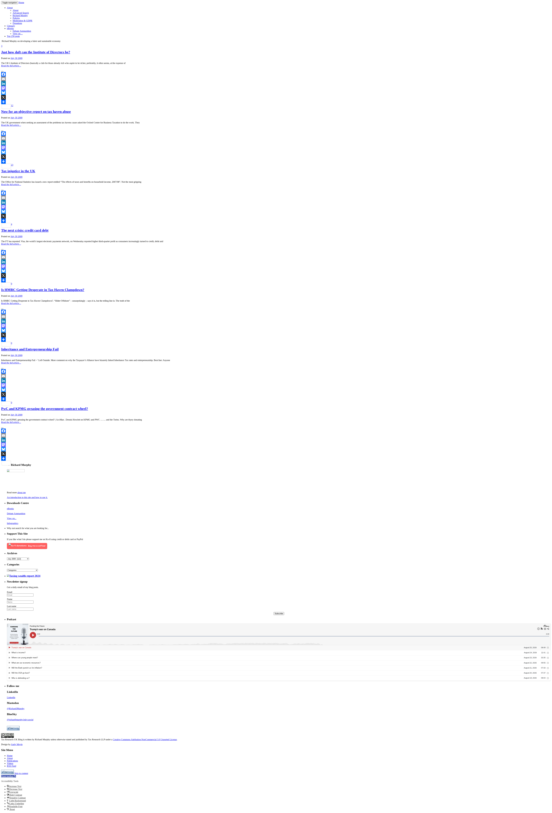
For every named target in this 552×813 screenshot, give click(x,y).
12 (12, 105)
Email (9, 592)
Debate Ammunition (16, 513)
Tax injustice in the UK (18, 171)
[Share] (276, 102)
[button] (8, 776)
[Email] (276, 79)
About (10, 758)
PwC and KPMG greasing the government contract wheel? (44, 409)
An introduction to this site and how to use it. (27, 497)
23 (12, 165)
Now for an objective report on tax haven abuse (36, 111)
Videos (10, 763)
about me (21, 492)
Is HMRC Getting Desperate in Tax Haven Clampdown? (42, 290)
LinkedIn (11, 697)
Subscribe (279, 613)
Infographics (12, 523)
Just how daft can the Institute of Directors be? (35, 52)
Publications (12, 761)
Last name (11, 606)
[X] (276, 97)
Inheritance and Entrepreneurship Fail (30, 349)
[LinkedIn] (276, 83)
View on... (11, 518)
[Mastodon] (276, 88)
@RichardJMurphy (15, 708)
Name (9, 599)
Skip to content (21, 773)
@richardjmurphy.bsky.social (20, 719)
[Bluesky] (276, 92)
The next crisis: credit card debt (24, 230)
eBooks (10, 508)
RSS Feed (11, 766)
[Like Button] (2, 71)
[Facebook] (276, 74)
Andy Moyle (17, 744)
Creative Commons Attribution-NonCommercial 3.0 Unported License (145, 739)
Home (21, 2)
